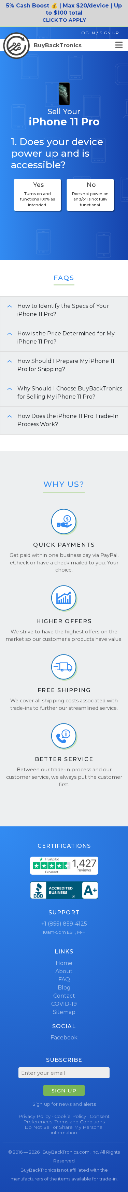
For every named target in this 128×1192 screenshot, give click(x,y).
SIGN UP (64, 1090)
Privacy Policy (34, 1116)
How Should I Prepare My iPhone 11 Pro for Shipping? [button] (58, 365)
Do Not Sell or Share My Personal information (64, 1129)
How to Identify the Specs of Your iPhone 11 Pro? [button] (55, 310)
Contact (64, 996)
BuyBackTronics (57, 45)
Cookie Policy (70, 1116)
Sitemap (64, 1012)
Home (64, 963)
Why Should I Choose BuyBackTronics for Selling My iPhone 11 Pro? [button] (62, 392)
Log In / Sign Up (99, 32)
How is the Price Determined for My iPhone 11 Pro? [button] (58, 337)
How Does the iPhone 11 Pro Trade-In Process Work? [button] (60, 420)
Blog (64, 987)
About (64, 971)
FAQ (64, 979)
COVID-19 (64, 1004)
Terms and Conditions (80, 1121)
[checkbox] (37, 195)
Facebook (64, 1037)
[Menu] (119, 45)
